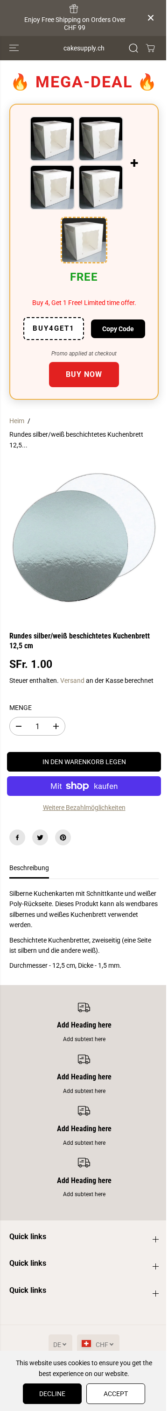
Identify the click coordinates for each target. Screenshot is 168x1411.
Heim (16, 421)
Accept (116, 1393)
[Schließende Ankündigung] (151, 18)
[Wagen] (150, 48)
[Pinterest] (63, 837)
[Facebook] (17, 837)
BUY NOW (84, 374)
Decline (52, 1393)
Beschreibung (29, 868)
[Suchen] (133, 48)
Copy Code (118, 329)
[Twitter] (40, 837)
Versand (72, 680)
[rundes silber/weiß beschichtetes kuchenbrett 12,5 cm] (84, 538)
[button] (15, 48)
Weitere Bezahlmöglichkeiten (84, 807)
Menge (20, 707)
